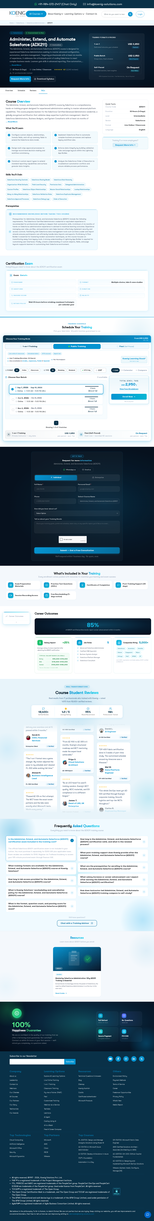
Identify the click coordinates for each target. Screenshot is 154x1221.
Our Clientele (14, 1092)
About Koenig (54, 14)
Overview (9, 90)
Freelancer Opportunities (122, 1092)
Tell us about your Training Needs (48, 519)
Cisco (46, 1148)
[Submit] (130, 14)
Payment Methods (119, 1080)
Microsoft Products (85, 1101)
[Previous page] (51, 423)
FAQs (43, 90)
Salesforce (20, 23)
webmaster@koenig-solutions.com (81, 1214)
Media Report (118, 1105)
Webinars (13, 1088)
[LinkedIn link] (134, 1059)
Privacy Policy (118, 1096)
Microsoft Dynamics (17, 1156)
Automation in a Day (86, 1162)
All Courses (34, 14)
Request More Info (20, 79)
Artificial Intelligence (17, 1144)
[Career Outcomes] (16, 622)
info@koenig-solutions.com (104, 4)
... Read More (15, 65)
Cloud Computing (16, 1140)
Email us (88, 469)
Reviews (33, 90)
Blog (80, 1080)
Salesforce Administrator (36, 23)
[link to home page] (17, 14)
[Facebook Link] (118, 1059)
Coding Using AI (50, 1121)
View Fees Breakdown (129, 389)
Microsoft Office (16, 1148)
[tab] (28, 346)
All (17, 370)
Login (140, 14)
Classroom (34, 370)
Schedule (21, 90)
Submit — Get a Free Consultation (77, 550)
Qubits (80, 1092)
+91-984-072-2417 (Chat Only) (57, 4)
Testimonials (14, 1109)
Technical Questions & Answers (89, 1076)
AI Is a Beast (48, 1125)
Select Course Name (86, 496)
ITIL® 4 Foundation (85, 1158)
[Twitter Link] (141, 1059)
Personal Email (84, 484)
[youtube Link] (110, 1059)
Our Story (13, 1105)
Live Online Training (51, 1080)
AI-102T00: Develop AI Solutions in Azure (93, 1154)
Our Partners (14, 1101)
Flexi (45, 1096)
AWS (45, 1144)
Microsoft (47, 1140)
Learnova (47, 1113)
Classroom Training (51, 1088)
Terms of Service (119, 1084)
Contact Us (91, 14)
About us (13, 1076)
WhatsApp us (71, 469)
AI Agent (47, 1117)
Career (115, 1088)
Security (13, 1152)
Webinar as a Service (52, 1105)
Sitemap (81, 1084)
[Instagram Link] (126, 1059)
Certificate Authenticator (87, 1096)
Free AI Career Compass (52, 1129)
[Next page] (61, 423)
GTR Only (87, 370)
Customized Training (51, 1101)
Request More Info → (125, 145)
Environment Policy (120, 1076)
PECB (46, 1152)
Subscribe (70, 1062)
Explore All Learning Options (54, 1076)
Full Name (38, 484)
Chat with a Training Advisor (77, 923)
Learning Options (73, 14)
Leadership (14, 1080)
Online (24, 370)
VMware (47, 1156)
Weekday (61, 370)
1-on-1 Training (49, 1084)
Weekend (72, 370)
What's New (117, 1101)
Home (12, 23)
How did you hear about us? (45, 509)
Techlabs (47, 1109)
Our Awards (14, 1113)
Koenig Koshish (84, 1088)
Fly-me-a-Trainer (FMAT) (53, 1092)
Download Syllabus (45, 79)
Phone (36, 496)
